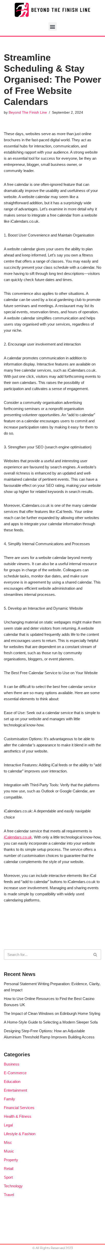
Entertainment (15, 1090)
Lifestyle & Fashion (19, 1134)
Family (9, 1099)
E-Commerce (15, 1073)
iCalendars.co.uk (18, 837)
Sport (8, 1177)
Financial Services (19, 1107)
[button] (52, 26)
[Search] (95, 954)
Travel (9, 1194)
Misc (8, 1142)
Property (11, 1160)
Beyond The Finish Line (28, 112)
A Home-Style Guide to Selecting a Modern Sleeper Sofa (51, 1022)
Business (11, 1064)
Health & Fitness (17, 1116)
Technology (13, 1186)
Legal (8, 1125)
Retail (8, 1168)
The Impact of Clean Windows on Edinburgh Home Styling (52, 1013)
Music (9, 1151)
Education (12, 1081)
